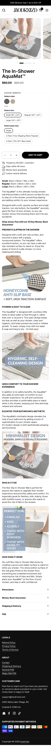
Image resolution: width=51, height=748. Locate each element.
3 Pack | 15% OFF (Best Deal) (18, 141)
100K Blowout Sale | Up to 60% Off (25, 3)
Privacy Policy (9, 646)
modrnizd (24, 741)
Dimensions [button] (8, 589)
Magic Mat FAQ (9, 673)
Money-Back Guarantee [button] (14, 598)
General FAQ (8, 669)
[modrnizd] (25, 10)
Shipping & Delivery (11, 666)
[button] (3, 10)
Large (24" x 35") (13, 120)
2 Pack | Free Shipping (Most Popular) (22, 136)
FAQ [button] (4, 614)
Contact (6, 662)
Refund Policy (8, 642)
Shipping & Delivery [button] (11, 606)
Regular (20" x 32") (32, 115)
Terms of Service (10, 649)
